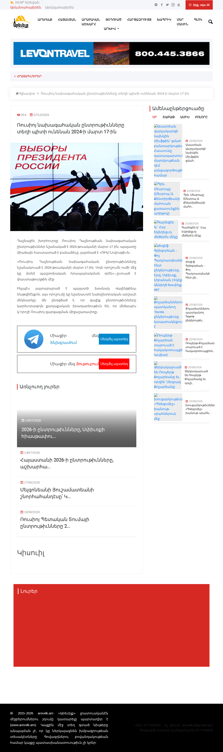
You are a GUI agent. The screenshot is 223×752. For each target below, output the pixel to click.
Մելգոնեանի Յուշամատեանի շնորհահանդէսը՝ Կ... (57, 493)
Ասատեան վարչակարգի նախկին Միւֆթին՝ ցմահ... (196, 153)
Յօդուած (114, 19)
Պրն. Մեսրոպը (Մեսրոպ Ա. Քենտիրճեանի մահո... (194, 201)
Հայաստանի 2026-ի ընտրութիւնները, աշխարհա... (66, 463)
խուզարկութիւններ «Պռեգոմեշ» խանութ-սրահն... (200, 409)
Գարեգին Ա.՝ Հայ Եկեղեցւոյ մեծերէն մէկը (194, 231)
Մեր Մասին (182, 22)
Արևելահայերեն (59, 7)
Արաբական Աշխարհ (91, 22)
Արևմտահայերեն (25, 7)
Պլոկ (198, 19)
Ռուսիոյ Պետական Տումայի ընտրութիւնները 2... (54, 523)
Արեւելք (45, 19)
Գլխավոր (27, 93)
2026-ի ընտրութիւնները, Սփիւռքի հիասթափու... (63, 433)
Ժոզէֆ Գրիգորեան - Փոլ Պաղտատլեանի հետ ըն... (198, 270)
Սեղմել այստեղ (114, 339)
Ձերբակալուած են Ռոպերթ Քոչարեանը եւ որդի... (196, 377)
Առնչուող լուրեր (39, 387)
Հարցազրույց (139, 19)
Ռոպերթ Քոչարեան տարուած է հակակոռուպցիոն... (200, 347)
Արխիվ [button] (110, 29)
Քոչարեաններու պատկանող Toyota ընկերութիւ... (198, 315)
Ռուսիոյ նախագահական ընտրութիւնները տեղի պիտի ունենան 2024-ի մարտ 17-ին (115, 93)
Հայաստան (67, 19)
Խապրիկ (164, 19)
